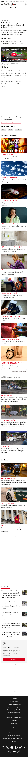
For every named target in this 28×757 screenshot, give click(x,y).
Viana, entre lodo (10, 1)
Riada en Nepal (20, 1)
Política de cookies (14, 735)
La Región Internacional (14, 717)
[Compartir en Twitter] (7, 67)
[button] (26, 4)
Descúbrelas (14, 659)
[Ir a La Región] (10, 4)
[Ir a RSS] (18, 751)
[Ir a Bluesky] (24, 747)
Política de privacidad (14, 732)
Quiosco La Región (14, 707)
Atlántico (14, 723)
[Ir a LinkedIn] (16, 747)
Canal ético (14, 730)
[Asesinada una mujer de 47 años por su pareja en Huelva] (14, 495)
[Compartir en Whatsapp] (2, 67)
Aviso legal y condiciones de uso (14, 738)
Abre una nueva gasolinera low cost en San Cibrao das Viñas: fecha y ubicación (11, 634)
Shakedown (18, 130)
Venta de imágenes (14, 712)
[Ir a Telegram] (14, 751)
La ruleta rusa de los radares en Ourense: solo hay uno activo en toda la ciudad (11, 625)
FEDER (14, 741)
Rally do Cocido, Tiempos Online (11, 123)
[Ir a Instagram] (11, 747)
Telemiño (14, 720)
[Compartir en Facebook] (5, 67)
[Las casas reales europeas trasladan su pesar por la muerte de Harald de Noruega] (14, 517)
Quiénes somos (14, 701)
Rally (3, 130)
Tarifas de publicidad (14, 709)
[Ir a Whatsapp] (9, 751)
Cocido (10, 130)
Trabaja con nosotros (14, 704)
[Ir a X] (7, 747)
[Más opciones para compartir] (10, 67)
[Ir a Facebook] (3, 747)
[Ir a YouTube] (20, 747)
